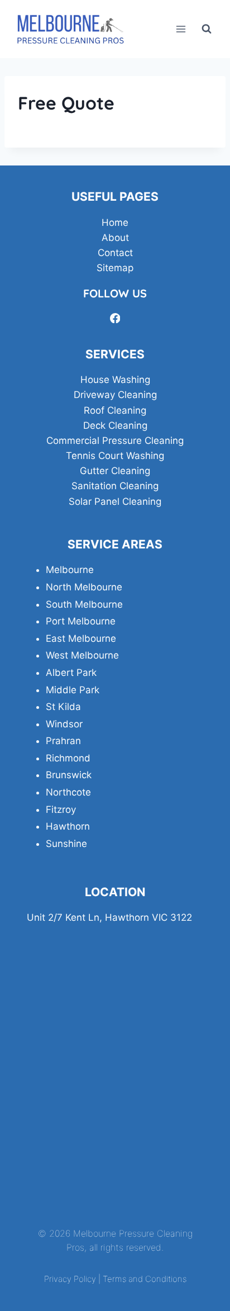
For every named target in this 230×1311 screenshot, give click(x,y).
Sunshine (66, 843)
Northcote (68, 792)
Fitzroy (61, 809)
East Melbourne (81, 638)
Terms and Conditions (144, 1279)
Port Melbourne (81, 621)
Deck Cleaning (115, 425)
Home (115, 222)
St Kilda (63, 706)
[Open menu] (180, 28)
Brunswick (69, 774)
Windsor (64, 724)
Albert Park (71, 672)
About (115, 237)
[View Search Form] (207, 29)
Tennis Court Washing (115, 455)
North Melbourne (84, 587)
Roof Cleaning (115, 410)
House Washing (115, 379)
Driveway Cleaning (115, 394)
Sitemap (115, 267)
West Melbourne (82, 655)
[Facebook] (114, 317)
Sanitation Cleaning (115, 485)
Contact (115, 252)
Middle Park (72, 689)
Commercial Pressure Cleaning (115, 440)
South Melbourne (84, 604)
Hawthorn (68, 826)
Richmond (68, 758)
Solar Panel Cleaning (115, 501)
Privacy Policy (70, 1279)
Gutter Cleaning (115, 470)
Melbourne (70, 569)
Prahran (63, 740)
